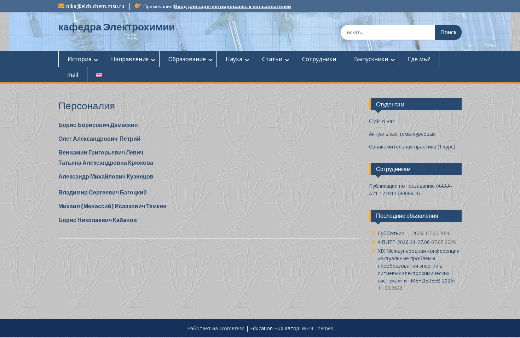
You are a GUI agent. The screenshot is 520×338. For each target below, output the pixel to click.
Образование (187, 59)
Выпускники (371, 59)
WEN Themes (317, 328)
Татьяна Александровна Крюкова (105, 162)
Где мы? (419, 59)
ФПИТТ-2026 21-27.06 (404, 242)
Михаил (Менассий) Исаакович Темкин (112, 206)
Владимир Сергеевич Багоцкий (102, 192)
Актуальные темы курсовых (402, 133)
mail (72, 74)
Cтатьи (272, 59)
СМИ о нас (382, 121)
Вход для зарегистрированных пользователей (232, 6)
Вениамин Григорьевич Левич (100, 152)
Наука (234, 59)
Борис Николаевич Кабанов (97, 219)
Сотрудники (319, 59)
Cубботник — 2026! (401, 233)
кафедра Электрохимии (116, 27)
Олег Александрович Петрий (99, 138)
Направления (130, 59)
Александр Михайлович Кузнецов (106, 176)
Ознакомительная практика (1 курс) (412, 146)
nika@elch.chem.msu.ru (95, 6)
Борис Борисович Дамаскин (98, 124)
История (79, 59)
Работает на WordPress (215, 328)
